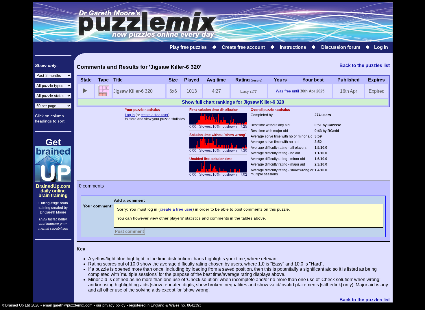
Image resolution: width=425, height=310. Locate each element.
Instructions (293, 47)
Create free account (243, 47)
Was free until (287, 91)
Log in (381, 47)
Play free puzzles (188, 47)
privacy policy (113, 305)
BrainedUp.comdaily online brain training (53, 186)
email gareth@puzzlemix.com (68, 305)
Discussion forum (340, 47)
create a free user (154, 115)
